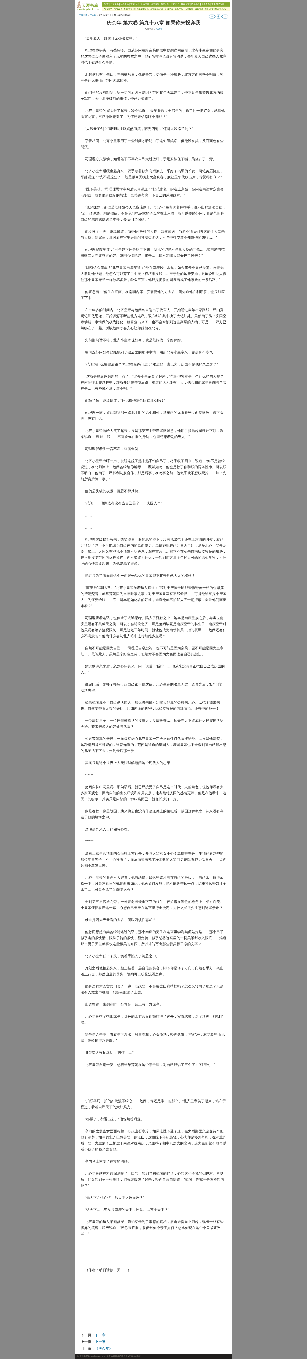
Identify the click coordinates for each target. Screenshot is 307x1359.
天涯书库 (83, 15)
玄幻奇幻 (175, 4)
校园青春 (128, 8)
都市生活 (138, 8)
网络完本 (118, 8)
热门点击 (209, 8)
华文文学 (114, 4)
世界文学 (124, 4)
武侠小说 (195, 4)
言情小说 (134, 4)
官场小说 (169, 8)
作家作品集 (220, 8)
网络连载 (108, 8)
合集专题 (205, 4)
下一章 (100, 1335)
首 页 (106, 4)
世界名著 (185, 4)
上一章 (100, 1342)
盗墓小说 (179, 8)
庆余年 (93, 15)
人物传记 (189, 8)
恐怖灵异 (145, 4)
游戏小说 (158, 8)
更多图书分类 (217, 4)
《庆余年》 (104, 1348)
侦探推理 (155, 4)
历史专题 (199, 8)
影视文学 (148, 8)
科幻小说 (165, 4)
